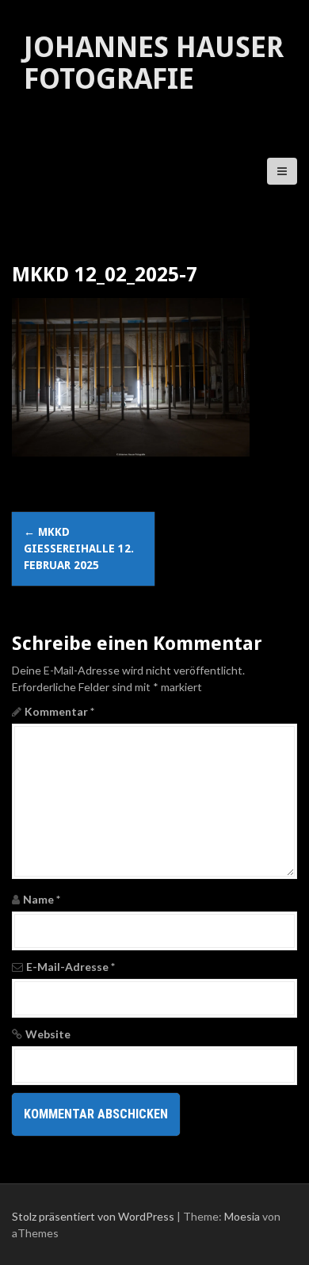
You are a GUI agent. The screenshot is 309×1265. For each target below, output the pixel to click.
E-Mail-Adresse (70, 966)
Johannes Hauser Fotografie (154, 63)
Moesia (242, 1216)
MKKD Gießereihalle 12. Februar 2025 (79, 548)
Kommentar (59, 711)
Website (48, 1034)
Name (41, 899)
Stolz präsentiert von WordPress (93, 1216)
